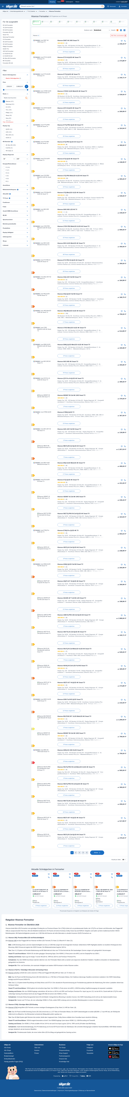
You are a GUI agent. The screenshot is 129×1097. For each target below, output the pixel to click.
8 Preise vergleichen (83, 905)
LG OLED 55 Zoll (3, 56)
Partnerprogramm (64, 1056)
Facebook (90, 1050)
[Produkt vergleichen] (124, 40)
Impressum (61, 1090)
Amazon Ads (63, 1059)
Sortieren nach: (88, 30)
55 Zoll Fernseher (3, 25)
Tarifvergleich (69, 1)
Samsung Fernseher (3, 37)
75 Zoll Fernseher (3, 27)
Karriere (36, 1050)
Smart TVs (3, 34)
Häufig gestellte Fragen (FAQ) (13, 1061)
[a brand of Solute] (122, 1)
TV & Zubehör (31, 11)
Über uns (37, 1047)
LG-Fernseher (3, 39)
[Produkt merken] (121, 40)
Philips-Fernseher (3, 46)
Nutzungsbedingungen (71, 1090)
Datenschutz (37, 1090)
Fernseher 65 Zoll (3, 32)
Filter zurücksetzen (8, 122)
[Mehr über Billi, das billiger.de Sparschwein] (14, 1072)
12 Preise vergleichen (62, 905)
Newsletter (90, 1053)
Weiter (96, 852)
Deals (60, 1)
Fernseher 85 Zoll (3, 63)
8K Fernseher (3, 60)
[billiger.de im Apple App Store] (115, 1048)
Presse (36, 1053)
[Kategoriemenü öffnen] (3, 6)
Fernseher (42, 11)
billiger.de (5, 11)
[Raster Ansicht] (121, 30)
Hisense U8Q (12, 940)
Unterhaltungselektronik (16, 11)
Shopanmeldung (64, 1050)
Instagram (90, 1047)
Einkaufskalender (9, 1059)
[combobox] (62, 6)
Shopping (52, 1)
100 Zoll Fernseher (3, 51)
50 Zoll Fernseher (3, 30)
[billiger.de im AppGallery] (115, 1056)
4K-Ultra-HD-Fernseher (3, 58)
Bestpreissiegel (9, 1056)
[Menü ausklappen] (24, 11)
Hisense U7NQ (13, 1007)
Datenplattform (8, 1053)
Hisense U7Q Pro (13, 973)
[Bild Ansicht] (124, 30)
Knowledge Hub (64, 1061)
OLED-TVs (3, 49)
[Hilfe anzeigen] (12, 142)
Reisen (77, 1)
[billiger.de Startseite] (11, 6)
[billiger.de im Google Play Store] (115, 1052)
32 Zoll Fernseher (3, 44)
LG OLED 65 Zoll (3, 53)
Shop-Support (63, 1053)
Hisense (35, 35)
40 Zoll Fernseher (3, 41)
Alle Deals (7, 1047)
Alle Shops (7, 1050)
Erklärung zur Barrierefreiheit (87, 1090)
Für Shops (62, 1047)
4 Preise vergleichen (41, 905)
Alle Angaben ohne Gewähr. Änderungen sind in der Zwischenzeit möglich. (98, 1069)
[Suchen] (102, 6)
